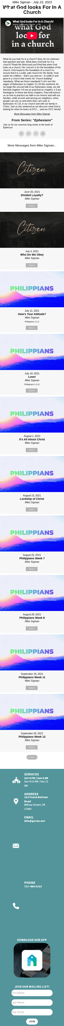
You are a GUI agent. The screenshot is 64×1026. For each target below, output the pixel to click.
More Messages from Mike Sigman (32, 114)
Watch (31, 206)
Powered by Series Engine (32, 766)
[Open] (56, 10)
